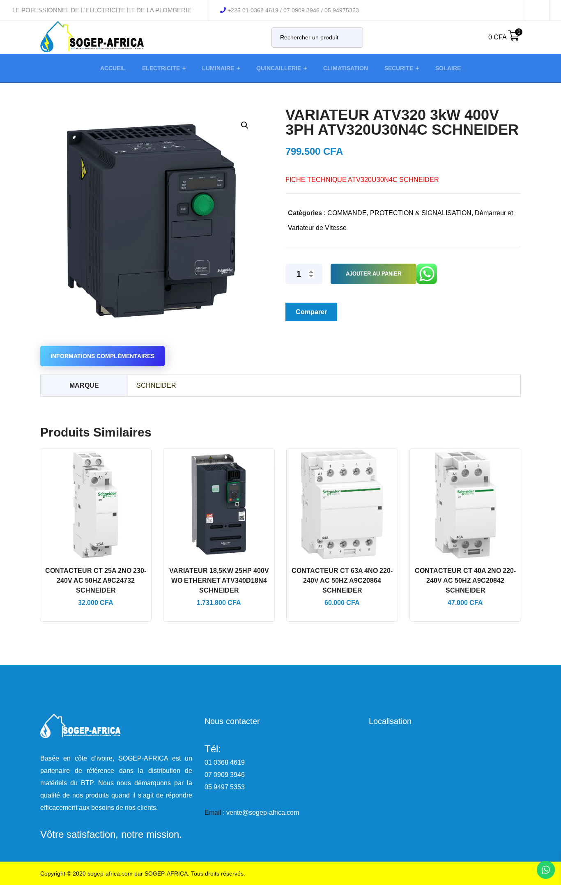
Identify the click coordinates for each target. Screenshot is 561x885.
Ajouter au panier (373, 274)
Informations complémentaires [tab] (102, 356)
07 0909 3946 (225, 774)
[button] (244, 125)
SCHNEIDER (156, 385)
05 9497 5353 (225, 787)
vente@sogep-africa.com (262, 812)
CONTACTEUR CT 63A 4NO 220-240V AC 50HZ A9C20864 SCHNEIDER (342, 580)
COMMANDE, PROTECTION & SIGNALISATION (399, 212)
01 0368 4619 (225, 762)
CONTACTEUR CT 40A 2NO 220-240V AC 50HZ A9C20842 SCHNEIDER (465, 580)
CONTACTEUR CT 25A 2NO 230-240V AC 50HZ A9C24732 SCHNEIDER (95, 580)
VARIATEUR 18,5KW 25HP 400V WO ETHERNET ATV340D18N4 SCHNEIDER (219, 580)
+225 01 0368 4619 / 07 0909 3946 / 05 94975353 (293, 10)
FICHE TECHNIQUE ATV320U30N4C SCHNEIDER (362, 179)
